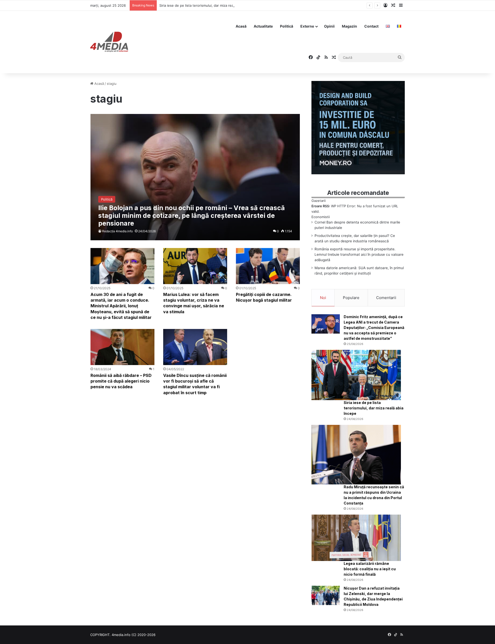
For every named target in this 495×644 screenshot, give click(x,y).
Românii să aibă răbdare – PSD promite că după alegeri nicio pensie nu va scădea (121, 381)
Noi (323, 297)
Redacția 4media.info (117, 231)
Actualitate (263, 26)
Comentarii (386, 297)
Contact (371, 26)
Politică (286, 26)
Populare (351, 297)
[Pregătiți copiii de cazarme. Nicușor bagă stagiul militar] (268, 266)
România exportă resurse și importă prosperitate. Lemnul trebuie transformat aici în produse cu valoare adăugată (359, 254)
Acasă (241, 26)
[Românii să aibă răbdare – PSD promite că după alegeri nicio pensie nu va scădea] (122, 347)
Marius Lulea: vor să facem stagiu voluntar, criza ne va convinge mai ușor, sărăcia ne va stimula (193, 303)
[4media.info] (109, 42)
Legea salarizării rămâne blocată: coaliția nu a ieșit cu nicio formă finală (370, 568)
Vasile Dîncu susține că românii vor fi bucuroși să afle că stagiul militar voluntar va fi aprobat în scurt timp (195, 384)
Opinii (329, 26)
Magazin (349, 26)
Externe (307, 26)
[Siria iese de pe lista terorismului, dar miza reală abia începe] (356, 375)
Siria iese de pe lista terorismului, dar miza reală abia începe (207, 5)
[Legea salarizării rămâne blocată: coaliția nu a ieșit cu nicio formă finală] (356, 538)
